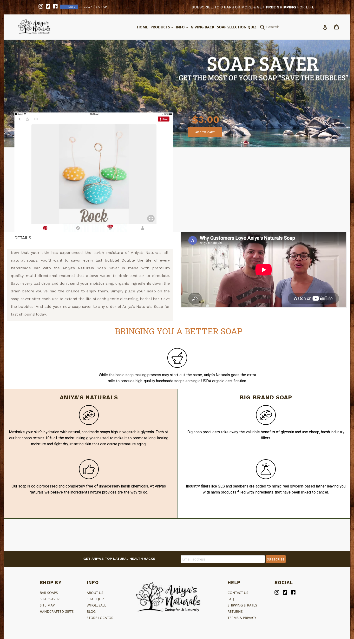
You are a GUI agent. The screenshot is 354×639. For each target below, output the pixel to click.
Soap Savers (50, 599)
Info (182, 26)
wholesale (96, 605)
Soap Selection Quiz (236, 27)
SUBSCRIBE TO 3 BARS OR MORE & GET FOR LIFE (253, 7)
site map (47, 605)
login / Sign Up (95, 6)
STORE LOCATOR (100, 617)
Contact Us (238, 592)
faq (231, 599)
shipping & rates (242, 605)
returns (235, 611)
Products (162, 26)
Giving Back (202, 27)
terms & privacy (242, 617)
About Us (95, 592)
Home (142, 27)
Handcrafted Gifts (57, 611)
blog (91, 611)
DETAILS (22, 237)
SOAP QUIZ (95, 599)
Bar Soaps (49, 592)
